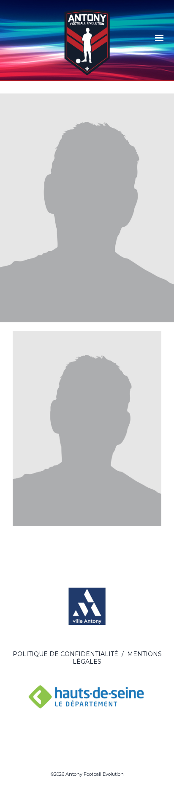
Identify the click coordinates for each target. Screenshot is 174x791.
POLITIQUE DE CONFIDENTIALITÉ (65, 654)
